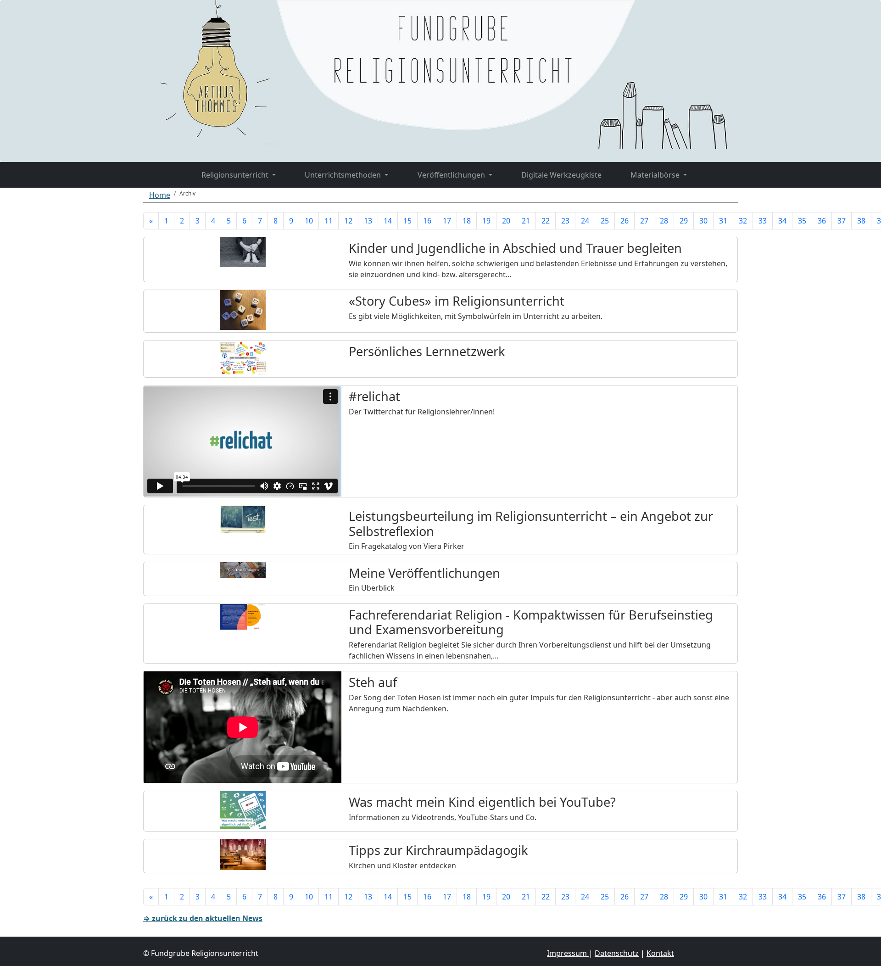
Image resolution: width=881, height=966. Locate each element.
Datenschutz (617, 953)
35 (802, 221)
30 (703, 221)
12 (348, 221)
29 (684, 221)
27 (644, 221)
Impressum (568, 953)
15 (407, 221)
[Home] (172, 169)
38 (861, 221)
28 (664, 221)
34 (782, 221)
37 (841, 221)
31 (723, 221)
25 (605, 221)
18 (467, 221)
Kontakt (660, 953)
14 (388, 221)
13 (368, 221)
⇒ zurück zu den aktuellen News (202, 918)
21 (526, 221)
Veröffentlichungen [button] (452, 175)
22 (545, 221)
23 (565, 221)
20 (506, 221)
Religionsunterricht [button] (235, 175)
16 (427, 221)
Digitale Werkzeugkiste (561, 175)
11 (328, 221)
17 (447, 221)
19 (486, 221)
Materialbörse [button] (655, 175)
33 (762, 221)
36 (822, 221)
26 (624, 221)
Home (159, 195)
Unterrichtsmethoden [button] (344, 175)
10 (309, 221)
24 (585, 221)
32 (743, 221)
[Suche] (716, 169)
